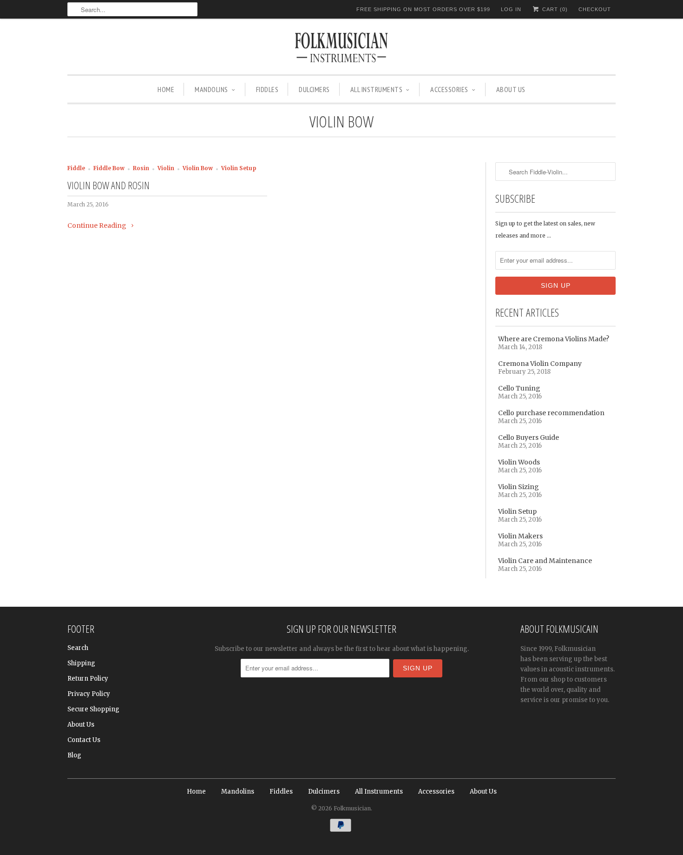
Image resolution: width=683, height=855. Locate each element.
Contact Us (83, 740)
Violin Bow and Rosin (108, 185)
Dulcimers (314, 89)
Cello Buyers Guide (528, 437)
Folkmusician (352, 808)
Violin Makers (520, 536)
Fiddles (267, 89)
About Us (510, 89)
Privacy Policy (88, 694)
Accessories (449, 89)
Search (77, 648)
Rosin (141, 168)
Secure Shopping (93, 709)
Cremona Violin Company (540, 363)
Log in (511, 9)
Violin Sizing (518, 487)
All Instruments (376, 89)
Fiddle (76, 168)
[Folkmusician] (341, 49)
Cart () (554, 9)
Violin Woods (519, 462)
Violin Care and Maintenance (545, 561)
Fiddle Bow (109, 168)
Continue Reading (97, 225)
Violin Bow (341, 121)
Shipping (81, 663)
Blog (74, 755)
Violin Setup (238, 168)
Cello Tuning (519, 388)
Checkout (594, 9)
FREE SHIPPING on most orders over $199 (423, 9)
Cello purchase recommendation (551, 413)
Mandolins (211, 89)
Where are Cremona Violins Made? (553, 339)
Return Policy (87, 679)
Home (166, 89)
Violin (166, 168)
